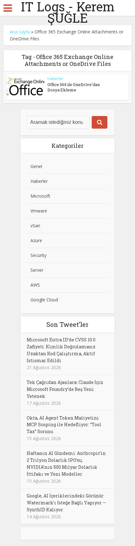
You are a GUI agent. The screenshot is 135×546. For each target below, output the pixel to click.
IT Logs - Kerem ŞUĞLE (68, 12)
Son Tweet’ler (67, 324)
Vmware (38, 211)
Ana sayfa (20, 32)
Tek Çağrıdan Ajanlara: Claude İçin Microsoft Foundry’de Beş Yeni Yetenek (65, 389)
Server (36, 270)
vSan (35, 226)
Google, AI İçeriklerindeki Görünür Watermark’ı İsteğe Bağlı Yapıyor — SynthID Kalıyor (66, 503)
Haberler (55, 78)
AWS (35, 285)
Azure (36, 240)
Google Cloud (44, 300)
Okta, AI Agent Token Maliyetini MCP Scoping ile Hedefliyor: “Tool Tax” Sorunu (64, 425)
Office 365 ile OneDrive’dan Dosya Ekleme (73, 87)
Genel (36, 166)
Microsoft (40, 196)
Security (38, 255)
